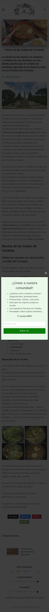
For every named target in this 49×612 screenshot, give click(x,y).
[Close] (46, 274)
